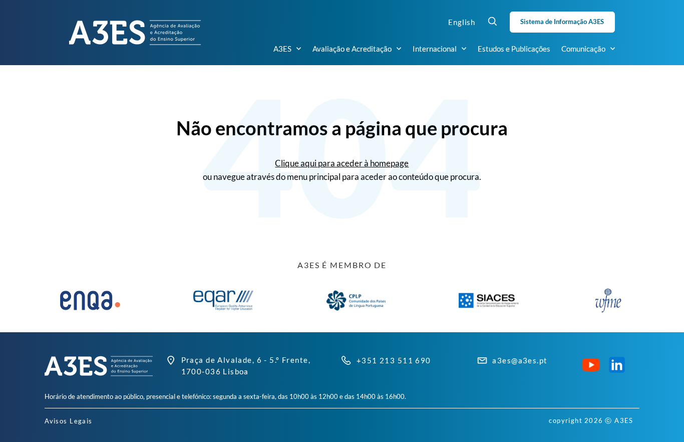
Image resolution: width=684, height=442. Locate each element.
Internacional (435, 48)
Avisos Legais (69, 421)
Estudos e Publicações (514, 48)
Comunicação (583, 48)
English (461, 22)
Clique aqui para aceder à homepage (342, 163)
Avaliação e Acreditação (352, 48)
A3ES (282, 48)
